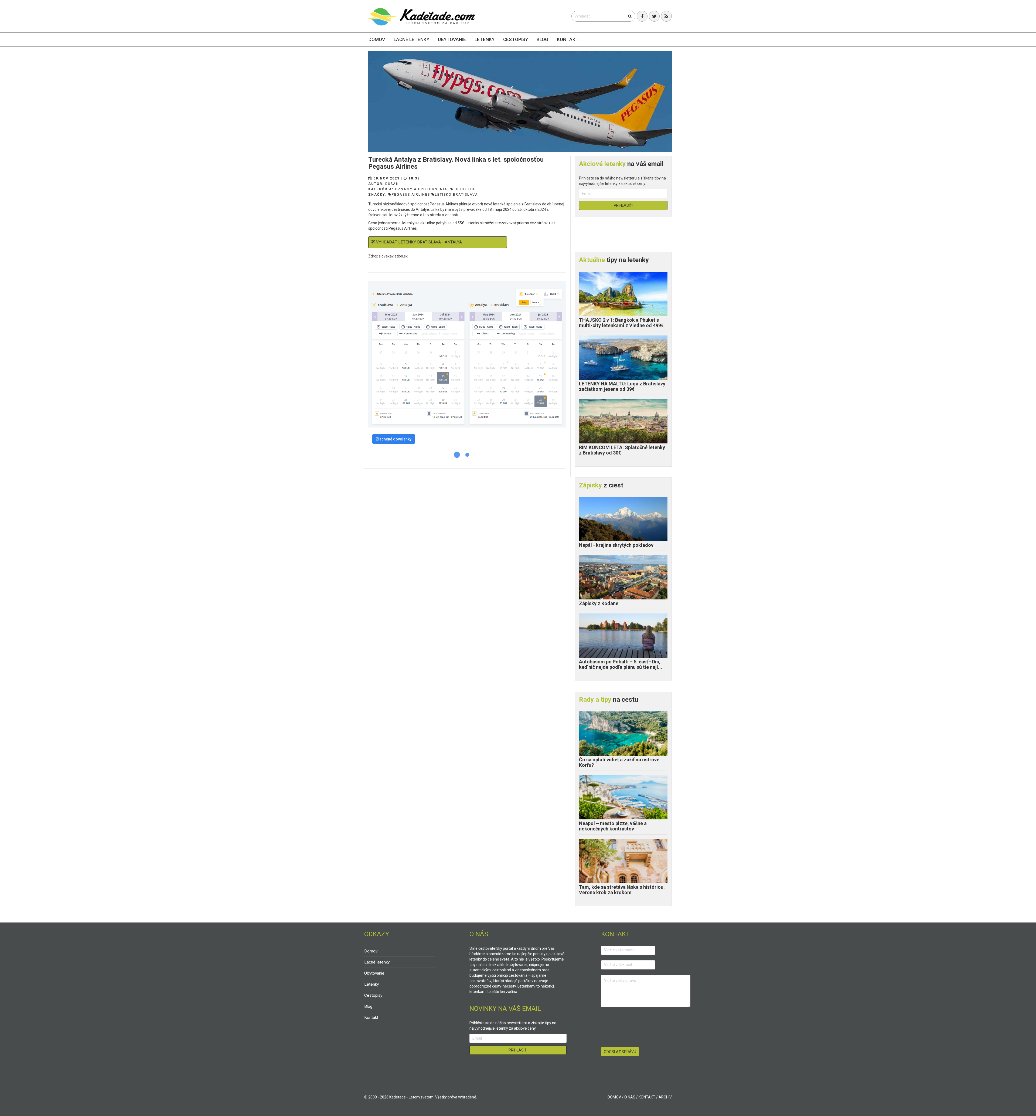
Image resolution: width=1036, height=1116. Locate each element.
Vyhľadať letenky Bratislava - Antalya (419, 242)
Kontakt (568, 39)
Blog (542, 39)
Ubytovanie (452, 39)
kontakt (647, 1097)
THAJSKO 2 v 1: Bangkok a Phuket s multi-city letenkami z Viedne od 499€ (621, 322)
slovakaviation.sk (393, 256)
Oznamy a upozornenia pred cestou (435, 189)
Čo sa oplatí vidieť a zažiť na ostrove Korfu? (619, 762)
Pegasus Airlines (411, 194)
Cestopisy (515, 39)
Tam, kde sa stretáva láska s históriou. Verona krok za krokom (622, 889)
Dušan (392, 184)
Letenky (485, 39)
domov (614, 1097)
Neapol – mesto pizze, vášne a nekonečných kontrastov (613, 826)
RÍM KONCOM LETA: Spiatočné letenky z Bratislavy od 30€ (622, 450)
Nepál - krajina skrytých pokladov (616, 545)
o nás (629, 1097)
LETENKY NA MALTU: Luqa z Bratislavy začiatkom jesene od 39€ (622, 386)
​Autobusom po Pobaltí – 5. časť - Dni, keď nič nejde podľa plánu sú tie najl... (620, 664)
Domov (377, 39)
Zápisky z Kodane (598, 603)
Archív (665, 1097)
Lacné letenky (411, 39)
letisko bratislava (456, 194)
